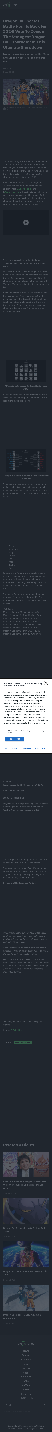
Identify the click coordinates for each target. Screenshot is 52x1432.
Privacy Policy (41, 748)
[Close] (46, 683)
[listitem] (26, 731)
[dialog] (26, 716)
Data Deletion (11, 748)
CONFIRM (14, 739)
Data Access (26, 748)
